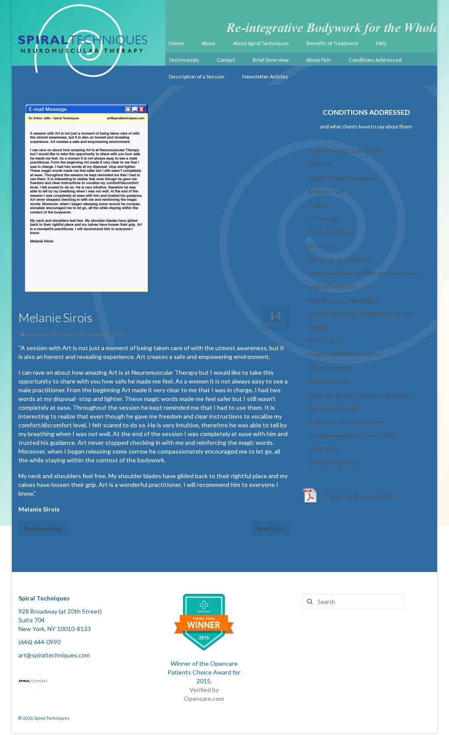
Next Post (270, 528)
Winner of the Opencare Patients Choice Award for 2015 (203, 672)
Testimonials (94, 334)
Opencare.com (204, 698)
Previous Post (43, 528)
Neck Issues (64, 334)
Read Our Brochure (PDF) (361, 496)
